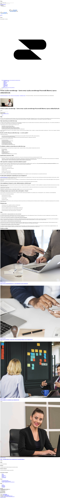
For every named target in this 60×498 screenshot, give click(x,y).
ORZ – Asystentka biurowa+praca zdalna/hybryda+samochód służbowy (12, 459)
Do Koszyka (2, 398)
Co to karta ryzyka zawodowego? (6, 481)
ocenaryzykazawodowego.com (10, 496)
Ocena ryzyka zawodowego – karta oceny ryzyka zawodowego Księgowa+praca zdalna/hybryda (16, 339)
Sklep (9, 95)
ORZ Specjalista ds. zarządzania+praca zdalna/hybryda (9, 399)
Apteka (4, 81)
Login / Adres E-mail (3, 2)
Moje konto (3, 485)
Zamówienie (3, 486)
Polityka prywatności (3, 497)
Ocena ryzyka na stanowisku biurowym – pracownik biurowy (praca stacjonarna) (14, 283)
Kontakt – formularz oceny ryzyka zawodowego (8, 87)
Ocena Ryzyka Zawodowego (4, 95)
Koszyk (3, 484)
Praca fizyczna (5, 85)
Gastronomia (5, 83)
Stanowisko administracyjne (4, 177)
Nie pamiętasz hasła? (3, 4)
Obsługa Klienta (6, 84)
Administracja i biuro (22, 95)
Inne (4, 86)
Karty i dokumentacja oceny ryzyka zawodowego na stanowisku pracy (11, 80)
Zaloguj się (2, 5)
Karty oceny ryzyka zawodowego (15, 95)
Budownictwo (5, 82)
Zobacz (5, 398)
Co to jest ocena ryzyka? (5, 480)
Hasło (1, 3)
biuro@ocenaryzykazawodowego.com (7, 495)
